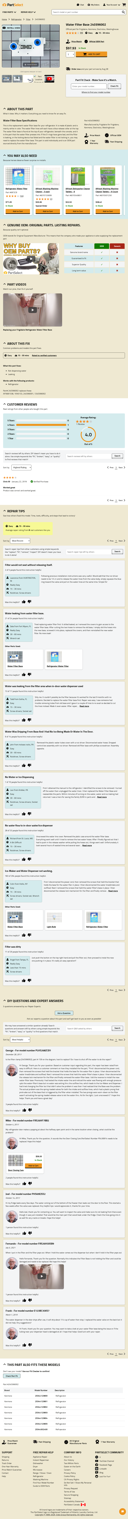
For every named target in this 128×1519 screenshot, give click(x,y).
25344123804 (41, 1418)
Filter (28, 19)
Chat (82, 4)
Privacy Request (71, 1488)
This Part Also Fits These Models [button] (33, 1364)
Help (4, 1476)
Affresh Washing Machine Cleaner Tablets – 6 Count (107, 190)
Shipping (5, 1456)
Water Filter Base (15, 666)
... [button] (83, 706)
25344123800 (41, 1395)
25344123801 (41, 1401)
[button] (10, 12)
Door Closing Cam (16, 1170)
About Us (68, 1456)
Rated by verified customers (44, 355)
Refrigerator (16, 19)
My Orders (95, 4)
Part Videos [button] (16, 284)
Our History (69, 1460)
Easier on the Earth (72, 1466)
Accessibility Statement (74, 1501)
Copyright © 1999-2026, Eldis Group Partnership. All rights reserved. (64, 1514)
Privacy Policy (70, 1473)
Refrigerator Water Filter (16, 188)
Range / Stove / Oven (42, 1473)
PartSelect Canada (72, 1504)
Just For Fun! (105, 1476)
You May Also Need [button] (22, 155)
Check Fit (114, 86)
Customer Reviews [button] (22, 404)
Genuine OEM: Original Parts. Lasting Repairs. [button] (44, 225)
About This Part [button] (20, 109)
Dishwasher (38, 1463)
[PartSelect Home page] (12, 4)
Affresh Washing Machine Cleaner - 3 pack (47, 190)
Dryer (35, 1466)
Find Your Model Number (43, 1482)
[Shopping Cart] (124, 5)
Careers (67, 1469)
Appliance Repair (40, 1456)
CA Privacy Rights (71, 1479)
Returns (5, 1460)
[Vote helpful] (23, 601)
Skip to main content (64, 67)
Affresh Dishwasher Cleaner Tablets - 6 (78, 190)
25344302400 (41, 1429)
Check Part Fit (12, 1375)
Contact (5, 1473)
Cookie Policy (69, 1476)
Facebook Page (106, 1464)
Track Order (7, 1463)
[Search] (123, 12)
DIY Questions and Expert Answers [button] (35, 1000)
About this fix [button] (18, 343)
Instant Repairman (41, 1460)
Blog (101, 1472)
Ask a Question (64, 1013)
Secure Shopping (71, 1494)
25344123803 (41, 1412)
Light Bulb (51, 926)
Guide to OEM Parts (41, 1486)
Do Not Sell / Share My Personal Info (77, 1484)
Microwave (37, 1469)
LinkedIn (103, 1468)
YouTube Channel (107, 1461)
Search (117, 455)
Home (4, 19)
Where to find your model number (96, 92)
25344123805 (41, 1423)
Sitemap (67, 1498)
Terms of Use (69, 1491)
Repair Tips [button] (16, 511)
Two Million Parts (71, 1463)
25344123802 (41, 1406)
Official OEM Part (96, 41)
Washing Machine (40, 1479)
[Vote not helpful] (29, 601)
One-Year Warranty (10, 1466)
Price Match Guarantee (12, 1469)
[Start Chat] (122, 1511)
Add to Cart (94, 54)
